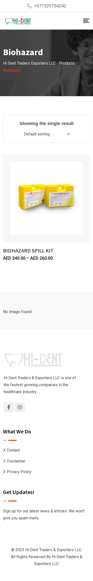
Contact (13, 450)
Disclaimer (16, 461)
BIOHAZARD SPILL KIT (28, 250)
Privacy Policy (19, 471)
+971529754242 (50, 5)
